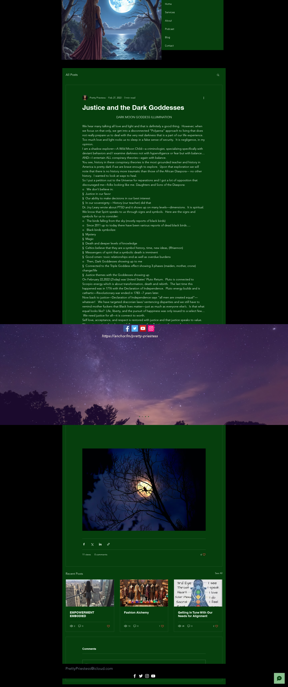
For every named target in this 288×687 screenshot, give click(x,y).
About (168, 21)
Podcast (169, 29)
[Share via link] (108, 544)
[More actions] (204, 98)
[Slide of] (139, 416)
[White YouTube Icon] (153, 675)
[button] (218, 74)
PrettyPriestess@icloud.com (89, 668)
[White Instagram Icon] (147, 675)
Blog (167, 37)
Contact (169, 46)
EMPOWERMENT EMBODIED (82, 614)
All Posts (72, 75)
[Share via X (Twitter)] (92, 544)
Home (168, 4)
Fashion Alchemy (136, 612)
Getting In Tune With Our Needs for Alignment (195, 614)
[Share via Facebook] (84, 544)
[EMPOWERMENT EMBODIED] (90, 593)
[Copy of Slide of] (145, 416)
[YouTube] (143, 328)
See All (218, 573)
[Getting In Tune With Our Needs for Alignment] (198, 593)
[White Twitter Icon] (140, 675)
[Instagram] (151, 328)
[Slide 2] (142, 416)
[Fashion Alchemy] (144, 593)
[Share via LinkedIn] (100, 544)
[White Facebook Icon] (134, 675)
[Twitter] (135, 328)
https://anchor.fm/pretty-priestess (130, 336)
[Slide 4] (148, 416)
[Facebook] (126, 328)
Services (170, 12)
